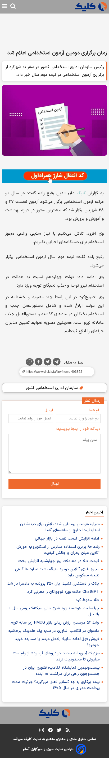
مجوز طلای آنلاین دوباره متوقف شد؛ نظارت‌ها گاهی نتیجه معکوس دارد (57, 572)
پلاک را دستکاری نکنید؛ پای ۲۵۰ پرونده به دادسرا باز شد (53, 584)
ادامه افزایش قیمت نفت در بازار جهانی (67, 539)
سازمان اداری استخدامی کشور (52, 388)
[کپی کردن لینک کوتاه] (54, 372)
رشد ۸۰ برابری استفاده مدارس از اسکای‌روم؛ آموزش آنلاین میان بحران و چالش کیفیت (58, 550)
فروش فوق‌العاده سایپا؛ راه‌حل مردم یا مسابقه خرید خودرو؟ (57, 642)
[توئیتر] (48, 363)
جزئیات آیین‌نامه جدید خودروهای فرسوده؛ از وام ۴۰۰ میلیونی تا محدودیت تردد (56, 656)
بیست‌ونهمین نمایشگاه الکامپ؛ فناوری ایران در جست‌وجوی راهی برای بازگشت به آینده (61, 671)
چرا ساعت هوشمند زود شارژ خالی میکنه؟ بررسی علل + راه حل (54, 611)
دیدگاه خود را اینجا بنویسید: (78, 429)
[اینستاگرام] (41, 731)
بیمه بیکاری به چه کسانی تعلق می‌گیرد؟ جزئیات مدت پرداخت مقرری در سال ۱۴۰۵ (56, 685)
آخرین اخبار (94, 512)
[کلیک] (91, 6)
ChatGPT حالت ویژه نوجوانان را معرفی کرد (63, 592)
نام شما (95, 410)
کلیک (81, 193)
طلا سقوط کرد (87, 600)
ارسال (55, 484)
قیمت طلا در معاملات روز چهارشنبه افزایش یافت (58, 561)
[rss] (68, 731)
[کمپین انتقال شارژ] (54, 176)
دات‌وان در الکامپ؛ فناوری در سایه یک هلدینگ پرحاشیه (53, 631)
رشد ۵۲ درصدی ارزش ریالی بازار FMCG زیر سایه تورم (55, 623)
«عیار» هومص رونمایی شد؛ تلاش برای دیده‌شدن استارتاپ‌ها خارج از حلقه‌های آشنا (60, 527)
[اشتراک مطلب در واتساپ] (30, 362)
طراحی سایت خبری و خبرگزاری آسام (48, 749)
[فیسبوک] (39, 363)
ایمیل (48, 410)
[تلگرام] (57, 363)
